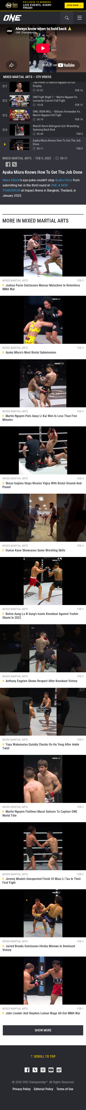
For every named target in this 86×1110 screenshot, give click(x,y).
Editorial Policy (43, 1089)
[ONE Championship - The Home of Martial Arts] (12, 18)
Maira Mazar (11, 180)
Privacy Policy (22, 1089)
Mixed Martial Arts (17, 77)
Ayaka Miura (63, 180)
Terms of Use (64, 1089)
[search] (66, 18)
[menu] (79, 18)
